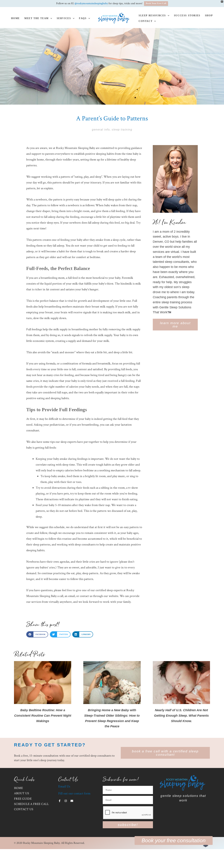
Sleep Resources (152, 15)
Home (15, 18)
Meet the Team (36, 18)
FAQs (82, 18)
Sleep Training (122, 129)
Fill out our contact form (74, 793)
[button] (37, 634)
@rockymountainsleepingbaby (91, 3)
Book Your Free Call (156, 3)
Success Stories (187, 15)
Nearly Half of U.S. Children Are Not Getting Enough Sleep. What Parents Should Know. (181, 715)
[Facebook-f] (59, 801)
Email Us (64, 786)
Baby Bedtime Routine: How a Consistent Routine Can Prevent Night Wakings (42, 715)
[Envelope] (72, 801)
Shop (209, 15)
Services (64, 18)
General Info (101, 129)
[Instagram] (65, 801)
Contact (145, 21)
